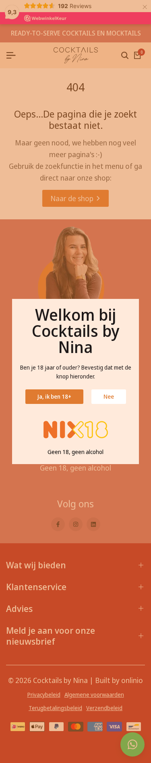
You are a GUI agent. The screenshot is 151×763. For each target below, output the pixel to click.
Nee (108, 396)
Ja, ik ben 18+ (54, 396)
